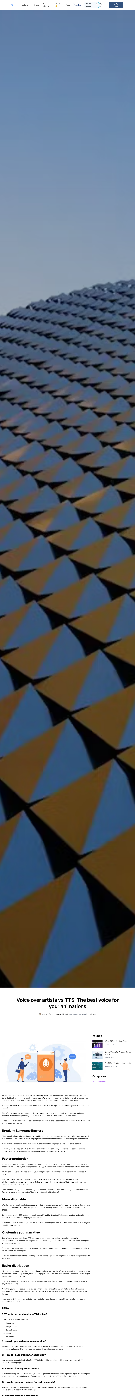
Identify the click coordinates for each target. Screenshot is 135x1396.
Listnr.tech (42, 1149)
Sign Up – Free (116, 5)
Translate (77, 5)
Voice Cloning (46, 5)
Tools (68, 5)
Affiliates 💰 (58, 5)
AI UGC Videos (88, 5)
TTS (24, 1149)
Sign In (101, 5)
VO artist (23, 1144)
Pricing (36, 5)
